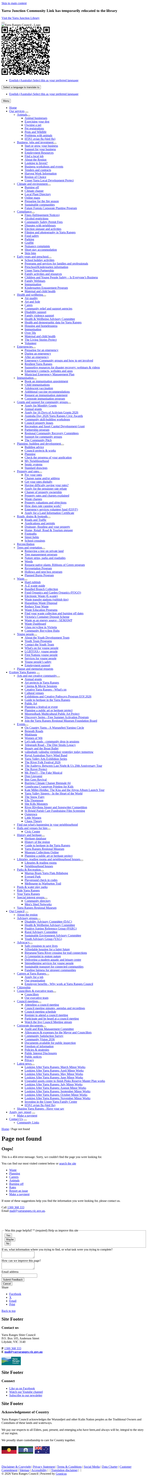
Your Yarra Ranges (28, 894)
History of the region (37, 842)
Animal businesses (36, 118)
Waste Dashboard (35, 623)
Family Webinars (35, 280)
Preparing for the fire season (42, 201)
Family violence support (39, 315)
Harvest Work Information (41, 173)
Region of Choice (35, 177)
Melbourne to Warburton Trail (43, 883)
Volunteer (30, 343)
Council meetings (27, 1001)
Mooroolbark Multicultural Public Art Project (52, 713)
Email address (10, 1271)
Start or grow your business (41, 145)
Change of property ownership (43, 492)
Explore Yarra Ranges (22, 672)
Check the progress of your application (48, 457)
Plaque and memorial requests (35, 668)
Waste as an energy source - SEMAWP (48, 620)
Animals (22, 114)
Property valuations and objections (45, 502)
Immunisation (33, 284)
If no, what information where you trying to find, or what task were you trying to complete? (57, 1249)
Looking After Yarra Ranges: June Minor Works (54, 1077)
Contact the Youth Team (39, 644)
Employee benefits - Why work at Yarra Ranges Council (59, 984)
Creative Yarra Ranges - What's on (45, 689)
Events (21, 724)
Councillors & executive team (35, 990)
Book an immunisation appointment (46, 381)
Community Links (28, 1122)
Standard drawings (36, 467)
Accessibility (39, 1470)
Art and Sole (32, 301)
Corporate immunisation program (45, 398)
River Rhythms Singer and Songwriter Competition (56, 807)
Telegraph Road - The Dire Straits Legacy (50, 745)
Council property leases (39, 422)
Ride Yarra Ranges (28, 890)
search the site (67, 1163)
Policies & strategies (37, 1049)
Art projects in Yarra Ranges (42, 682)
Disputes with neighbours (40, 225)
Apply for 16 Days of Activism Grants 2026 (51, 412)
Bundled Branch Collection (41, 589)
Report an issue (18, 1190)
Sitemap (24, 1470)
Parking (29, 239)
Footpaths (31, 533)
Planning (30, 454)
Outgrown (31, 814)
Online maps (32, 197)
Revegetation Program (38, 568)
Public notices (33, 1056)
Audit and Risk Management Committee (49, 1029)
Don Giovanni (33, 776)
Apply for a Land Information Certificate (49, 513)
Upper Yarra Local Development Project (49, 180)
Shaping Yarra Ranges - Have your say (40, 1108)
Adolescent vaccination (39, 388)
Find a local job (34, 156)
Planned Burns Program (39, 575)
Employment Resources (39, 152)
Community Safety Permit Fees (44, 222)
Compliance (24, 211)
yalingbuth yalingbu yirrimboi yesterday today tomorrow (59, 752)
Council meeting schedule (40, 1011)
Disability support (35, 312)
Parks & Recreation (29, 869)
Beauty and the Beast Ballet (41, 748)
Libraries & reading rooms (41, 862)
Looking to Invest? (36, 163)
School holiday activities (39, 260)
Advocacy (23, 942)
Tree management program (41, 554)
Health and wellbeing (30, 294)
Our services (16, 111)
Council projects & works (40, 450)
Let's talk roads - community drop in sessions (52, 741)
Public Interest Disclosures (41, 1053)
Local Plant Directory (38, 194)
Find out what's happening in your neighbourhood (47, 824)
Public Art (31, 703)
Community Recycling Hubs (42, 630)
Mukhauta (31, 734)
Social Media (92, 1466)
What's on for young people (41, 648)
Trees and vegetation (29, 547)
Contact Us (16, 1119)
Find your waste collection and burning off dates (54, 613)
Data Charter (110, 1466)
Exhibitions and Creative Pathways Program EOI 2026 (58, 696)
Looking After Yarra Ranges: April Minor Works (54, 1070)
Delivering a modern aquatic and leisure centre (53, 959)
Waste (20, 578)
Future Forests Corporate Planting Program (51, 208)
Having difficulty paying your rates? (47, 485)
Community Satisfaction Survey (44, 1036)
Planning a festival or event (41, 706)
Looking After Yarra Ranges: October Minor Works (56, 1094)
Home (5, 1129)
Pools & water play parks (32, 887)
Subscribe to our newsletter (25, 1395)
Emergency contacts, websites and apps (49, 371)
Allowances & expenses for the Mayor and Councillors (58, 1032)
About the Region (35, 159)
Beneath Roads (34, 731)
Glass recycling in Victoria (41, 627)
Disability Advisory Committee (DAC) (48, 921)
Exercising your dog (37, 121)
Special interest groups (30, 897)
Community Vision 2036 (40, 1039)
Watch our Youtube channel (26, 1391)
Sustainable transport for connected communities (54, 966)
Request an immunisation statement (46, 395)
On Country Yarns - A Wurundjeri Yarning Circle (54, 727)
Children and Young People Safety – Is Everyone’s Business (61, 277)
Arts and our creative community (37, 675)
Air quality (31, 298)
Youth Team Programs (38, 641)
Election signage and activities (43, 229)
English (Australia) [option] (43, 94)
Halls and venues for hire (32, 828)
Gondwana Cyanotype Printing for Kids (49, 786)
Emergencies (25, 346)
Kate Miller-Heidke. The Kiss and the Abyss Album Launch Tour (64, 790)
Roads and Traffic (35, 519)
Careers (13, 1177)
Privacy (29, 1060)
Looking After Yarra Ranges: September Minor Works (57, 1091)
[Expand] (26, 112)
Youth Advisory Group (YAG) (43, 939)
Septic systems (33, 464)
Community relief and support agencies (48, 308)
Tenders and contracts (38, 170)
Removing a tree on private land (44, 551)
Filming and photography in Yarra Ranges (50, 232)
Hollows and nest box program (43, 571)
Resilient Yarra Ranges (38, 364)
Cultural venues (34, 693)
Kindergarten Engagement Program (46, 287)
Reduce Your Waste (37, 606)
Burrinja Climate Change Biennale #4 (48, 783)
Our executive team (36, 997)
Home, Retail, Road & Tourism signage (49, 530)
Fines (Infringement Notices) (42, 215)
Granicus (61, 1473)
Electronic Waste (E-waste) (41, 596)
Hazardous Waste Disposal (41, 603)
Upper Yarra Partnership (39, 270)
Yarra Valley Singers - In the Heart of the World (53, 793)
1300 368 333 (15, 1207)
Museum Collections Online (42, 852)
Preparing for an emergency (41, 350)
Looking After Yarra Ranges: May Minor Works (54, 1074)
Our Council (16, 911)
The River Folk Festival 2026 (43, 762)
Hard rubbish (33, 582)
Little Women (33, 817)
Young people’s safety (38, 661)
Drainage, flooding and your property (47, 526)
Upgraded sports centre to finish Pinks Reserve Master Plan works (65, 1081)
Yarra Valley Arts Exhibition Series (46, 758)
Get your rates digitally (38, 481)
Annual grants (33, 409)
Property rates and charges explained (47, 495)
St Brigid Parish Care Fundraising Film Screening (55, 810)
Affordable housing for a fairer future (47, 949)
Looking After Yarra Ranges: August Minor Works (55, 1087)
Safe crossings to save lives (41, 945)
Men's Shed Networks (38, 904)
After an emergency (37, 357)
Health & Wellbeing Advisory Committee (50, 319)
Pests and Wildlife (35, 132)
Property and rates (28, 471)
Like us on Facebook (22, 1388)
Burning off (32, 187)
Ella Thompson (34, 800)
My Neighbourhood (37, 461)
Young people (25, 634)
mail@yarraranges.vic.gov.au (27, 1210)
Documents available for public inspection (50, 1042)
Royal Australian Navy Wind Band (46, 755)
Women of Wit (33, 738)
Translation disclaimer (64, 1470)
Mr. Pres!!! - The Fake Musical (43, 772)
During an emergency (38, 353)
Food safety (32, 235)
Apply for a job (34, 977)
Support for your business (40, 149)
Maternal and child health (40, 291)
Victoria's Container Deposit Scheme (47, 616)
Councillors (32, 994)
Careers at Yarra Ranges (31, 973)
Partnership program (37, 429)
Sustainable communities (40, 204)
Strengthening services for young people (49, 963)
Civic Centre (32, 831)
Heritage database (35, 838)
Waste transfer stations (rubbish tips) (46, 599)
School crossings (35, 540)
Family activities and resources (43, 274)
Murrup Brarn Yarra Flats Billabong (46, 873)
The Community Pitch (38, 440)
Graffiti (29, 242)
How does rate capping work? (43, 506)
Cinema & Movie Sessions (41, 686)
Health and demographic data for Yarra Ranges (53, 322)
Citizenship (24, 987)
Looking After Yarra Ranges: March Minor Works (55, 1067)
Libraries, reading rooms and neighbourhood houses (48, 859)
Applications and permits (40, 523)
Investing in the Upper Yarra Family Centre (51, 1101)
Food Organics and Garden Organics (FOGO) (53, 592)
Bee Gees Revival (36, 779)
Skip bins (30, 253)
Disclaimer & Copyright (16, 1466)
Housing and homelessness (41, 325)
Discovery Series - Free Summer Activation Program (57, 717)
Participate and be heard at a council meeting (52, 1018)
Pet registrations (34, 128)
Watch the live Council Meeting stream (48, 1022)
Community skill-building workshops (47, 419)
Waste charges (33, 499)
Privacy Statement (44, 1466)
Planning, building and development (39, 443)
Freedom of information (39, 1046)
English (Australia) (43, 80)
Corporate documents (30, 1025)
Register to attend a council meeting (46, 1015)
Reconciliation (25, 544)
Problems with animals (38, 135)
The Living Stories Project (41, 339)
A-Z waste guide (35, 585)
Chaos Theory (33, 821)
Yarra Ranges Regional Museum (44, 848)
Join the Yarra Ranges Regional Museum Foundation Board (61, 720)
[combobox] (21, 87)
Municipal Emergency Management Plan (49, 374)
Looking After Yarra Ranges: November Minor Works (57, 1098)
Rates (12, 1187)
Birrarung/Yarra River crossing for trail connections (56, 952)
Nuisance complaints (37, 246)
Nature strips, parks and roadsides (45, 558)
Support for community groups (43, 436)
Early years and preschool (32, 256)
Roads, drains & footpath (32, 516)
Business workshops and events (44, 166)
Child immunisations (37, 384)
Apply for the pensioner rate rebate (46, 488)
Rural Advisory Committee (41, 932)
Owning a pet (33, 125)
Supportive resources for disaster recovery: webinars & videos (62, 367)
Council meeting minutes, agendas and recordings (55, 1008)
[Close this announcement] (3, 22)
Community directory (38, 900)
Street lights (32, 537)
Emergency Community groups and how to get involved (59, 360)
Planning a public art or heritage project (48, 710)
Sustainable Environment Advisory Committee (53, 935)
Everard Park (33, 876)
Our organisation (35, 980)
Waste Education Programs (41, 610)
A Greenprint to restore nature (43, 956)
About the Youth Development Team (47, 637)
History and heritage (29, 835)
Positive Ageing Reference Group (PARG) (51, 928)
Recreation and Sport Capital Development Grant (55, 426)
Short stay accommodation (41, 249)
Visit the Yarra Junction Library (21, 18)
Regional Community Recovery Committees (52, 433)
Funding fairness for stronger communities (50, 970)
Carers (29, 305)
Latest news (24, 1063)
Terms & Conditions (69, 1466)
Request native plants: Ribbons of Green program (55, 564)
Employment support (37, 665)
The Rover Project (36, 769)
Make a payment (27, 1115)
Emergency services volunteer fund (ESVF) (51, 509)
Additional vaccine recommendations (47, 391)
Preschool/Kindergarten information (46, 267)
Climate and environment (32, 183)
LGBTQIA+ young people (41, 651)
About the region (27, 914)
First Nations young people (41, 655)
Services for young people (40, 658)
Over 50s (30, 332)
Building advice (34, 447)
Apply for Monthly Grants (41, 405)
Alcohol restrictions (36, 218)
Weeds (29, 561)
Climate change (34, 190)
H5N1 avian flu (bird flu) (40, 138)
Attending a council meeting (42, 1004)
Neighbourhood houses (39, 866)
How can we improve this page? (21, 1260)
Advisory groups (27, 918)
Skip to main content (14, 3)
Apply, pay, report (20, 1112)
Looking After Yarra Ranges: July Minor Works (53, 1084)
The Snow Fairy (35, 797)
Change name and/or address (42, 478)
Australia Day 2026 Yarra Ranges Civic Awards (54, 416)
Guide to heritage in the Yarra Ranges (47, 700)
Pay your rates (33, 474)
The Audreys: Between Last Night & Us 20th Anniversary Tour (63, 765)
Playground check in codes (41, 880)
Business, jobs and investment (35, 142)
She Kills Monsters (36, 803)
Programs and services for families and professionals (56, 263)
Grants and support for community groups (42, 402)
